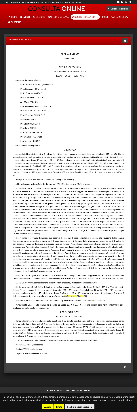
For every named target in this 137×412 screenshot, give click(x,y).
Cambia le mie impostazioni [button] (79, 407)
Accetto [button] (47, 407)
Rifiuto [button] (59, 407)
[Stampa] (125, 40)
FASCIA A (35, 2)
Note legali (83, 390)
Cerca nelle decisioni (119, 8)
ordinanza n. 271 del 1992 (75, 296)
